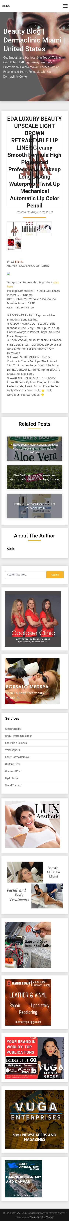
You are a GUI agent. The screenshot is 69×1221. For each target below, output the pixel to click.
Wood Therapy (13, 785)
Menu (5, 6)
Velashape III (12, 749)
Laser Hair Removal (16, 742)
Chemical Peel (13, 771)
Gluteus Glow (12, 764)
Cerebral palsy (13, 728)
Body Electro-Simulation (18, 735)
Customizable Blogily (41, 1217)
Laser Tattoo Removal (17, 757)
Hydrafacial (11, 778)
